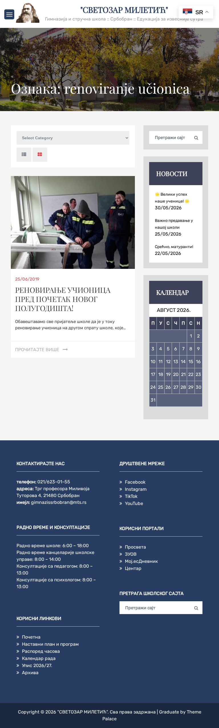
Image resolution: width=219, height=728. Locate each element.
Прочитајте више (37, 349)
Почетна (31, 637)
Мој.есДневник (141, 561)
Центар (133, 568)
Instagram (136, 489)
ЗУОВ (131, 554)
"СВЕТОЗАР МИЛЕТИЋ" (124, 9)
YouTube (134, 503)
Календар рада (39, 658)
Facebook (135, 482)
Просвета (135, 547)
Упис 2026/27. (37, 665)
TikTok (131, 496)
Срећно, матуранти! (174, 246)
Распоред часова (41, 651)
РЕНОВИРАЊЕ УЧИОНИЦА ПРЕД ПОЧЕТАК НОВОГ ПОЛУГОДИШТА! (62, 299)
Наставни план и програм (50, 644)
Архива (30, 672)
